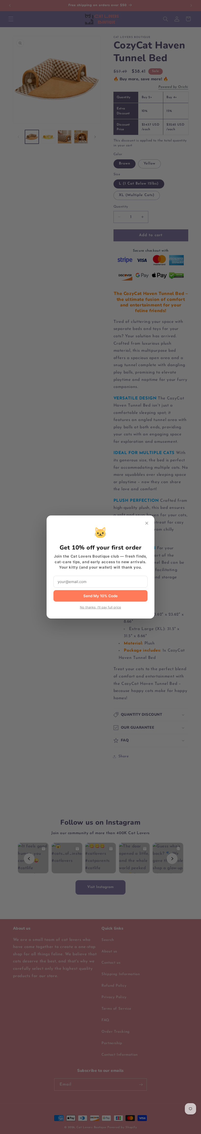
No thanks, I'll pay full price (100, 607)
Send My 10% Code (100, 596)
